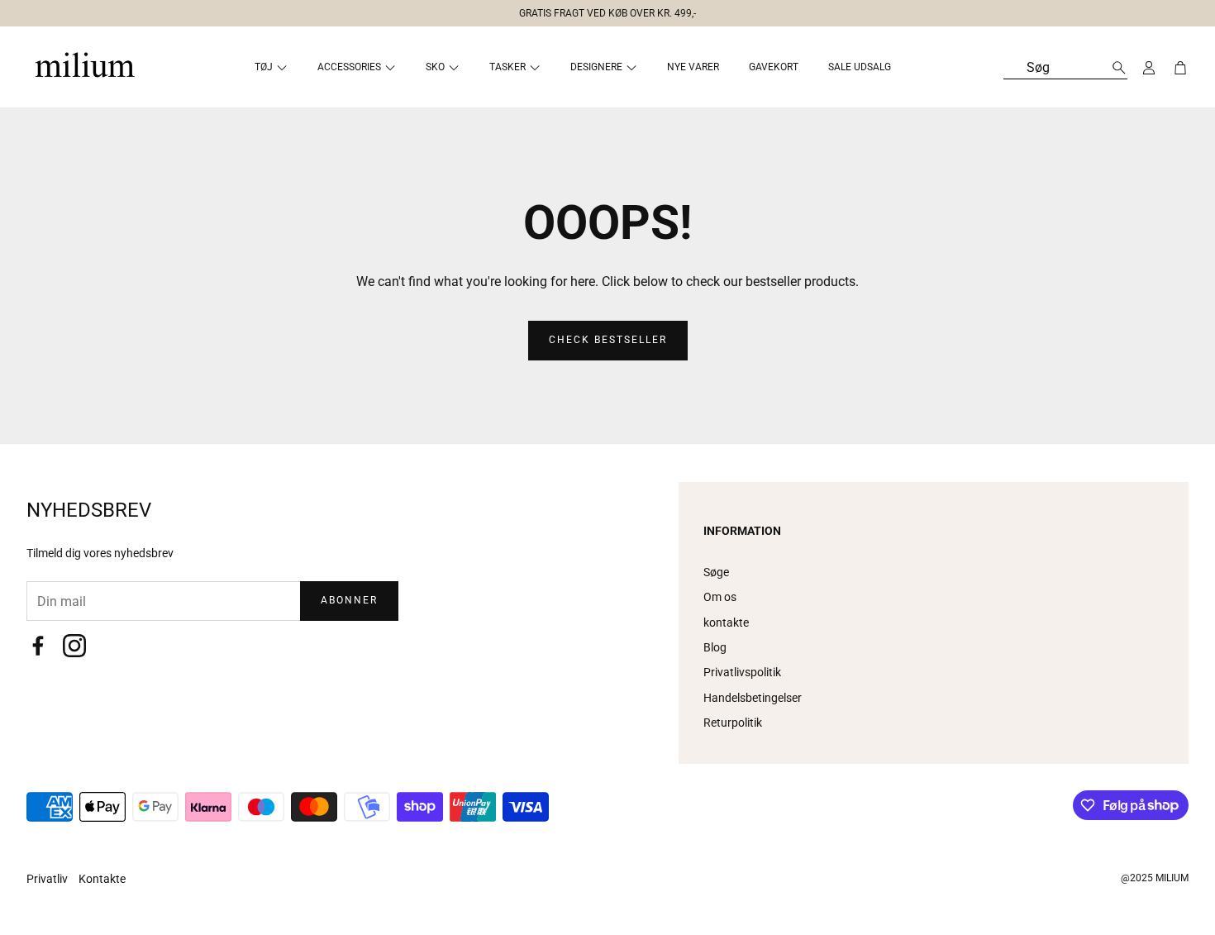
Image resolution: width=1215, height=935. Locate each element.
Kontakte (102, 878)
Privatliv (48, 878)
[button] (601, 10)
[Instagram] (74, 645)
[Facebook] (38, 645)
